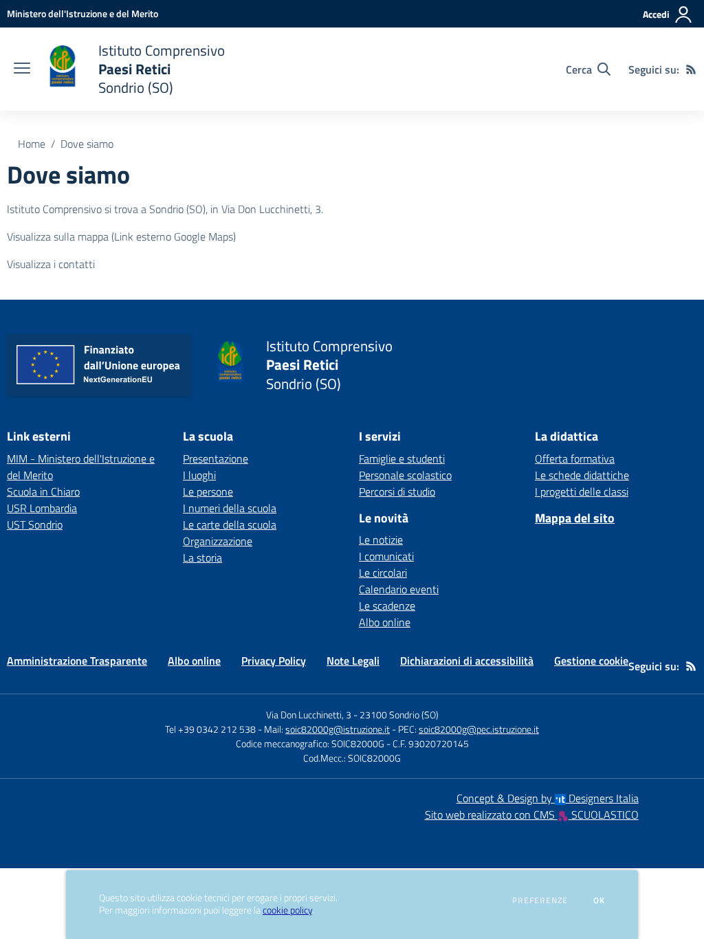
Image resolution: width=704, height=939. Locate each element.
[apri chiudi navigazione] (22, 69)
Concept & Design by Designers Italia (547, 798)
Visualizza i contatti (51, 264)
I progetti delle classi (581, 491)
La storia (202, 557)
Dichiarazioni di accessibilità (467, 660)
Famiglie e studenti (402, 458)
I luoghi (199, 475)
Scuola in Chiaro (43, 491)
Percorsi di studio (397, 491)
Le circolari (383, 572)
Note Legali (353, 660)
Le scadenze (387, 605)
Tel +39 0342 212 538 (210, 729)
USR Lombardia (42, 508)
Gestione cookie (591, 660)
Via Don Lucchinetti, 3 (308, 714)
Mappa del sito (575, 518)
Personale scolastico (405, 475)
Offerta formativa (575, 458)
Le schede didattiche (582, 475)
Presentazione (215, 458)
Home (31, 143)
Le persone (208, 491)
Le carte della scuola (229, 524)
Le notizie (381, 539)
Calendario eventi (399, 589)
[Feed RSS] (691, 69)
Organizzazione (217, 541)
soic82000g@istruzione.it (337, 729)
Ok (599, 900)
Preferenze (540, 900)
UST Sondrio (35, 524)
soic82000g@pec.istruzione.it (479, 729)
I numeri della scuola (229, 508)
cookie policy (287, 910)
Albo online (384, 622)
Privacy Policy (273, 660)
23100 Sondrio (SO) (399, 714)
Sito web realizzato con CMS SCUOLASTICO (532, 814)
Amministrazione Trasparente (77, 660)
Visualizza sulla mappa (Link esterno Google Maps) (121, 236)
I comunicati (386, 556)
